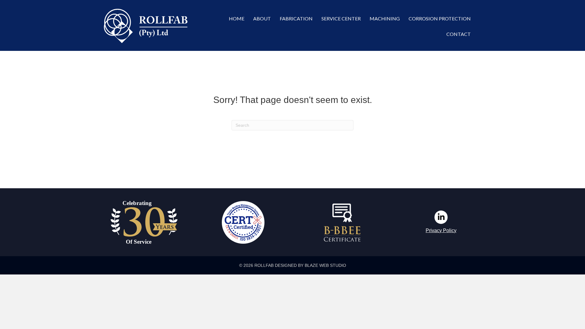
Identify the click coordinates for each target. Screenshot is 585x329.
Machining (385, 18)
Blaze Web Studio (325, 265)
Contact (458, 34)
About (262, 18)
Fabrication (296, 18)
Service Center (341, 18)
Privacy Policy (441, 230)
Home (236, 18)
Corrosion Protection (440, 18)
